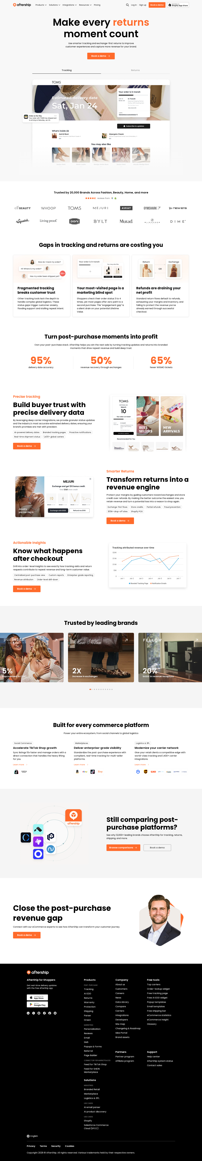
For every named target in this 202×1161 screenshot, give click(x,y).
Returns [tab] (135, 70)
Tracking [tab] (67, 70)
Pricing (97, 5)
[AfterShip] (22, 5)
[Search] (127, 5)
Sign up (142, 5)
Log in (134, 5)
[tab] (90, 689)
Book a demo (157, 5)
